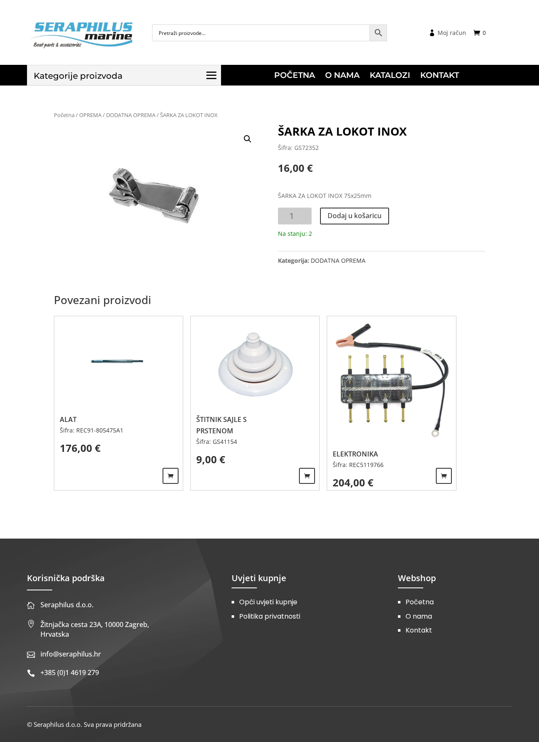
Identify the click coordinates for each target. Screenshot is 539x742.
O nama (419, 616)
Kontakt (419, 630)
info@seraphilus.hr (70, 654)
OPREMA (90, 115)
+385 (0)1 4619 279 (69, 672)
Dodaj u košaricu (355, 215)
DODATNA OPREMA (130, 115)
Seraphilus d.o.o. (66, 604)
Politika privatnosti (269, 616)
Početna (64, 115)
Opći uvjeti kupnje (268, 602)
